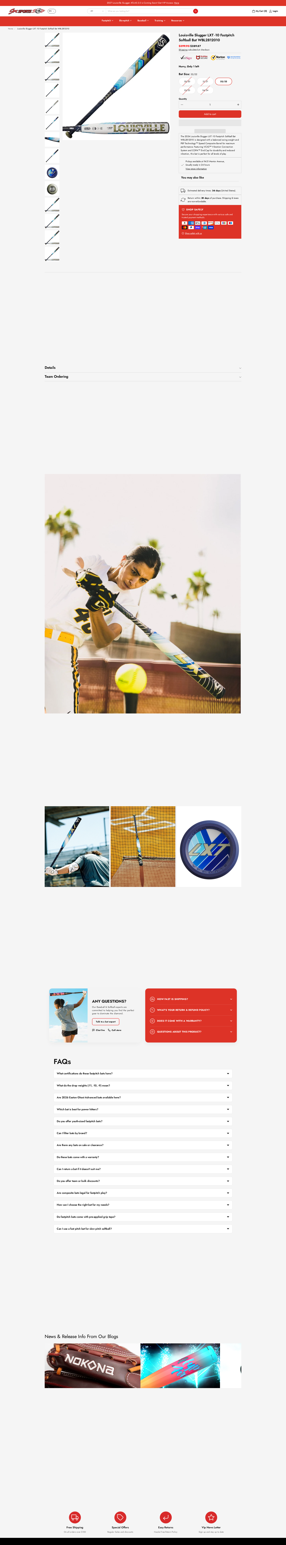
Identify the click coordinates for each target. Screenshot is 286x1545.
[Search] (195, 11)
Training (159, 20)
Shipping (183, 49)
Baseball (141, 20)
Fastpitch (106, 20)
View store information (196, 169)
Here (176, 2)
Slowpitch (124, 20)
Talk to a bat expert (105, 1021)
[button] (210, 123)
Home (10, 28)
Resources (176, 20)
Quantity (183, 98)
